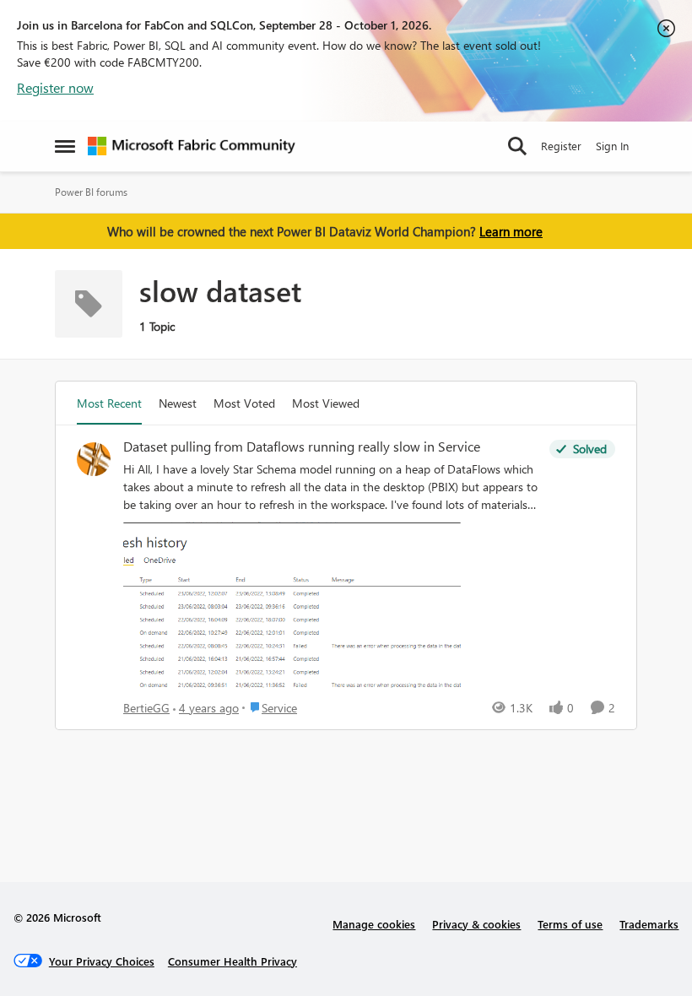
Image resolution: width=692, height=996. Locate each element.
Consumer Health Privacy (232, 961)
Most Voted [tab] (244, 403)
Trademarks (648, 924)
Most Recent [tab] (109, 403)
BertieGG (146, 708)
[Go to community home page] (191, 146)
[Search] (517, 146)
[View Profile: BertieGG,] (94, 459)
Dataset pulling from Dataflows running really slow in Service (301, 446)
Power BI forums (91, 192)
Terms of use (570, 924)
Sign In (612, 145)
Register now (55, 87)
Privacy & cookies (476, 924)
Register (561, 145)
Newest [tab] (178, 403)
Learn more (511, 231)
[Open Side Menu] (65, 146)
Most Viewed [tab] (326, 403)
